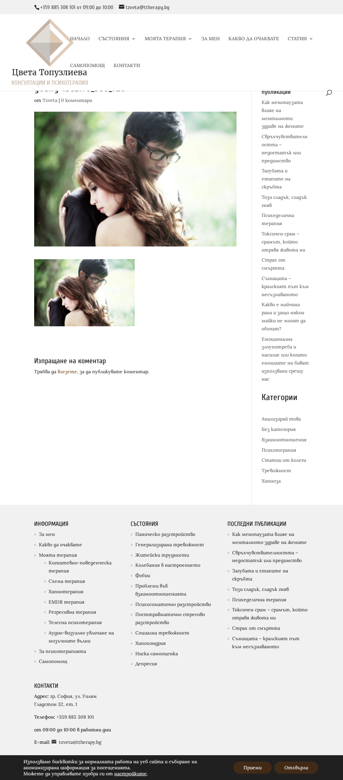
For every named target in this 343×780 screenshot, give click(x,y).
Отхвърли (296, 768)
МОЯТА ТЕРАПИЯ (165, 39)
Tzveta (50, 100)
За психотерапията (62, 651)
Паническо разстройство (165, 534)
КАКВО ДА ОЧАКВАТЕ (253, 39)
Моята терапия (58, 555)
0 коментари (76, 100)
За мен (47, 534)
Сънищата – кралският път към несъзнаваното (285, 286)
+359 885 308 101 (74, 717)
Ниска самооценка (156, 654)
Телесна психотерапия (75, 622)
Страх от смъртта (256, 628)
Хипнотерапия (66, 592)
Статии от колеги (284, 460)
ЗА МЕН (210, 39)
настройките (130, 774)
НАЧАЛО (80, 39)
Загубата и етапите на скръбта (276, 179)
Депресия (146, 664)
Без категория (279, 429)
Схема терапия (67, 581)
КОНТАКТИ (127, 65)
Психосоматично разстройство (173, 604)
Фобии (142, 575)
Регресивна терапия (72, 612)
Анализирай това (281, 419)
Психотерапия (279, 450)
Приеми (253, 768)
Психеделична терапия (259, 600)
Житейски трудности (162, 555)
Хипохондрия (150, 643)
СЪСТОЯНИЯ (113, 39)
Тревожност (276, 470)
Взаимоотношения (284, 440)
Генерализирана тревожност (169, 545)
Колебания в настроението (167, 565)
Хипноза (271, 481)
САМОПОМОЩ (87, 65)
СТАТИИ (297, 39)
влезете (67, 372)
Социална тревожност (162, 633)
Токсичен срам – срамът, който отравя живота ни (283, 242)
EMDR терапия (66, 602)
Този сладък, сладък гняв (260, 589)
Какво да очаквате (60, 545)
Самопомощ (53, 661)
